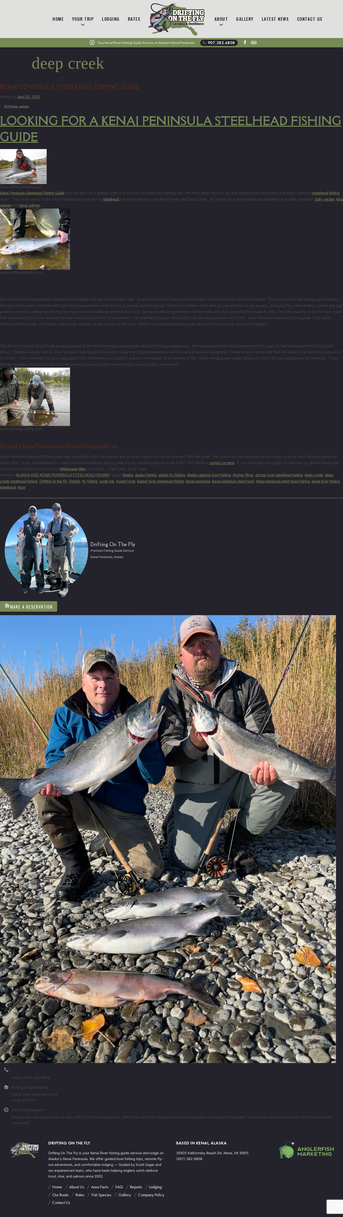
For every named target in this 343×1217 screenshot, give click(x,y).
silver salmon (29, 205)
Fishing (74, 481)
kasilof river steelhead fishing (160, 481)
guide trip (106, 481)
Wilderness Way (73, 469)
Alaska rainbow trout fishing (209, 475)
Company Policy (151, 1194)
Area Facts (99, 1186)
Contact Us (309, 19)
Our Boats (60, 1194)
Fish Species (101, 1194)
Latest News (275, 19)
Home (58, 19)
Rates (134, 19)
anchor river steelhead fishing (279, 475)
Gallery (245, 19)
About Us (76, 1186)
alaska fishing (146, 475)
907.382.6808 (218, 42)
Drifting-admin (16, 106)
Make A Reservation (28, 606)
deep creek (313, 475)
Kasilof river (125, 481)
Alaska (128, 475)
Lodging (111, 19)
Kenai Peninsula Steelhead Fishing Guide (70, 87)
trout (21, 487)
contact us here (221, 463)
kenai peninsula (198, 481)
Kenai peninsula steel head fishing (283, 481)
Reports (136, 1186)
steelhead (111, 199)
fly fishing (90, 481)
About (221, 19)
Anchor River (243, 475)
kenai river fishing (326, 481)
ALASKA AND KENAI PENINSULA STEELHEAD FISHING (62, 475)
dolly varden (325, 199)
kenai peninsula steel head (233, 481)
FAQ (119, 1186)
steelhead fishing (325, 193)
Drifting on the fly (53, 481)
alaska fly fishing (171, 475)
